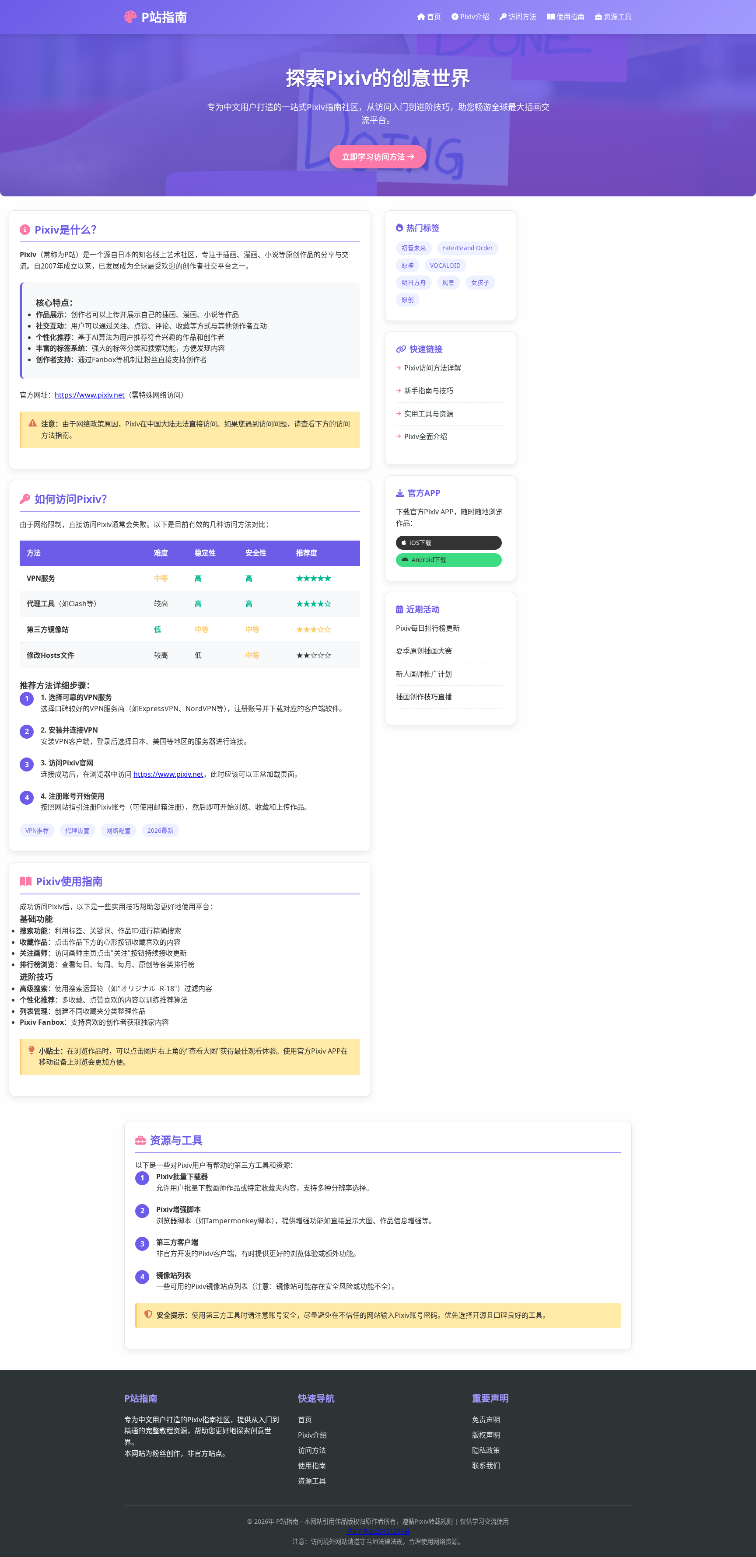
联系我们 (486, 1465)
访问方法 (521, 16)
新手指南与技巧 (428, 390)
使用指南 (569, 16)
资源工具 (617, 16)
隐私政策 (486, 1450)
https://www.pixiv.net (90, 395)
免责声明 (486, 1419)
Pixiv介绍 (473, 16)
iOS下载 (420, 542)
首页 (433, 16)
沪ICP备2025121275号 (378, 1531)
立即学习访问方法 (374, 156)
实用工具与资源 (428, 414)
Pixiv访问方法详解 (432, 368)
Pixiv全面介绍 (425, 436)
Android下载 (429, 559)
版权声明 (486, 1435)
